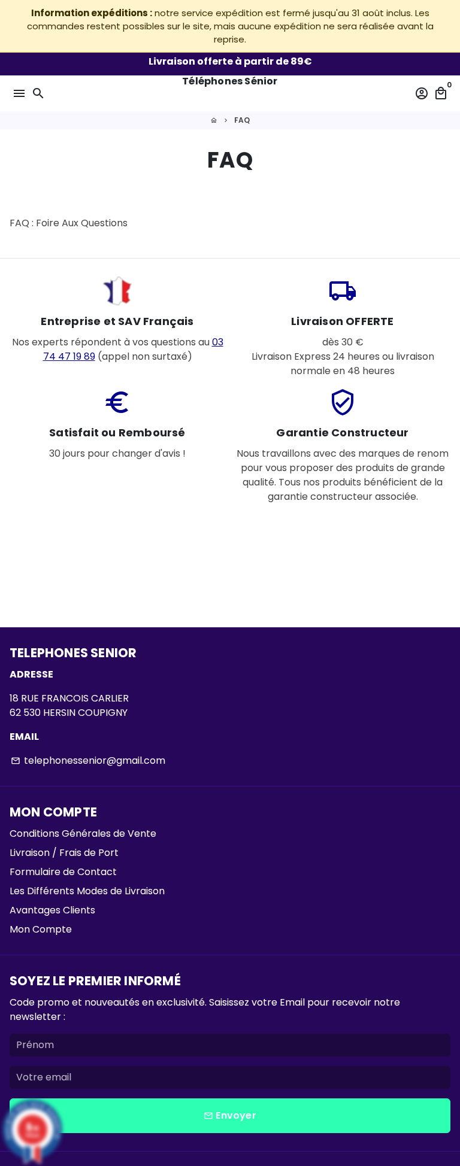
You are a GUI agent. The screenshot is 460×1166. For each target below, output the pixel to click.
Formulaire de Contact (63, 872)
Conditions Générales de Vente (83, 833)
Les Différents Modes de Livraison (87, 891)
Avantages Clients (52, 910)
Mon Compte (41, 929)
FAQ (242, 120)
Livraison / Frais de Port (64, 853)
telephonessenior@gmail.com (88, 760)
